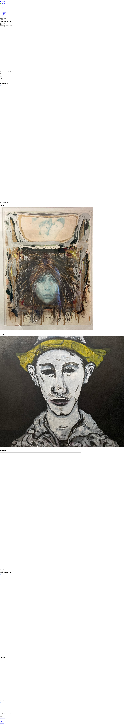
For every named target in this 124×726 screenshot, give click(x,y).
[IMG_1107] (15, 70)
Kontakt (3, 8)
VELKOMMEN (2, 718)
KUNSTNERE (2, 719)
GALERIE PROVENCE (4, 1)
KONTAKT (2, 723)
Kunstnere (3, 6)
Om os (3, 9)
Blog (2, 7)
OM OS (1, 724)
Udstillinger (4, 5)
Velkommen (4, 12)
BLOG (1, 721)
